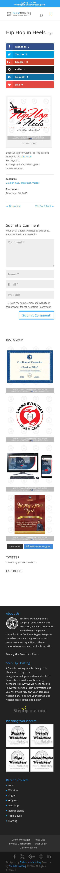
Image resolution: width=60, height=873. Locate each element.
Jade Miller (26, 156)
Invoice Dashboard (20, 843)
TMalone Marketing (30, 862)
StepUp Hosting (17, 866)
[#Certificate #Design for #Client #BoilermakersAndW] (30, 369)
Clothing (12, 820)
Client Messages (21, 839)
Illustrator (26, 182)
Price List (40, 839)
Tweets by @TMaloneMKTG (21, 562)
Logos (50, 33)
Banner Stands (16, 810)
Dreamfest (13, 206)
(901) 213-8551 (30, 2)
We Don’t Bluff (44, 206)
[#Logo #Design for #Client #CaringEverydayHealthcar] (30, 418)
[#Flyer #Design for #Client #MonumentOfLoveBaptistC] (30, 517)
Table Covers (15, 815)
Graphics (13, 800)
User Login (41, 843)
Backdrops (14, 805)
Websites (13, 790)
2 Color (10, 182)
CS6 (17, 182)
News (11, 785)
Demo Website (28, 847)
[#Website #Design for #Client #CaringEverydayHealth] (30, 468)
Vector (35, 182)
